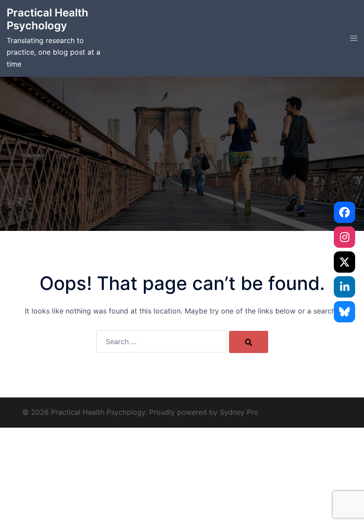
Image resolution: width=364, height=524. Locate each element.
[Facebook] (344, 212)
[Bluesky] (344, 311)
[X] (344, 262)
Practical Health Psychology (47, 19)
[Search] (248, 342)
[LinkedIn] (344, 287)
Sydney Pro (239, 412)
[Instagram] (344, 237)
